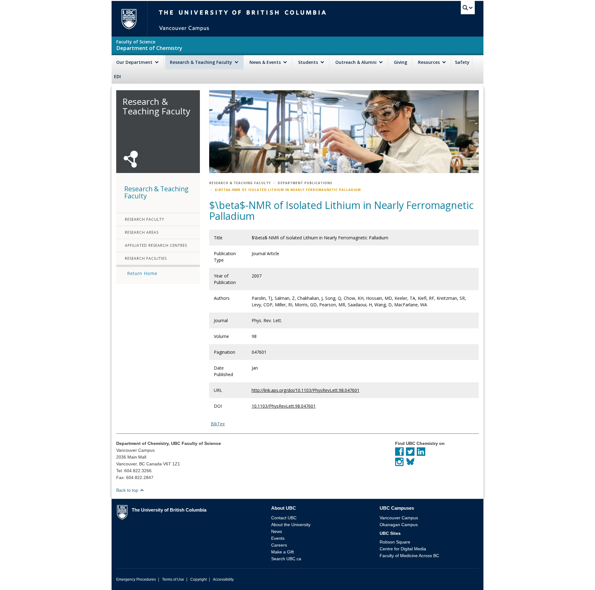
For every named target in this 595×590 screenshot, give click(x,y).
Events (277, 538)
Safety (462, 62)
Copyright (198, 579)
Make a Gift (282, 551)
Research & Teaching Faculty (201, 62)
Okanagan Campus (399, 524)
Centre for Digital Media (403, 548)
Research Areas (142, 232)
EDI (117, 76)
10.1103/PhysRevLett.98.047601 (284, 406)
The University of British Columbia (128, 19)
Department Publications (305, 183)
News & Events (265, 62)
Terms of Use (173, 579)
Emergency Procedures (136, 579)
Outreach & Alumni (356, 62)
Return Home (142, 273)
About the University (291, 524)
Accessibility (223, 579)
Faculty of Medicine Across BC (409, 555)
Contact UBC (284, 517)
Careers (279, 545)
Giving (400, 62)
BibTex (218, 424)
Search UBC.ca (286, 558)
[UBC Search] (468, 8)
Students (308, 62)
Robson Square (395, 541)
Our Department (135, 62)
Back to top (127, 490)
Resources (429, 62)
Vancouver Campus (399, 517)
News (276, 531)
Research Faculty (144, 219)
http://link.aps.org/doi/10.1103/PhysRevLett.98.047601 (305, 390)
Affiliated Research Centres (156, 245)
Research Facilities (146, 258)
